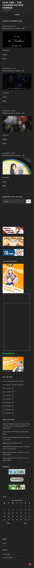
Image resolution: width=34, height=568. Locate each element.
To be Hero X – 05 (16, 443)
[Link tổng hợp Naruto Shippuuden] (13, 245)
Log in (4, 543)
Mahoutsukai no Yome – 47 (13, 71)
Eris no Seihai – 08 (8, 395)
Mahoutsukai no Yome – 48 (13, 28)
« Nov (8, 523)
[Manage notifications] (30, 564)
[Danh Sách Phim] (13, 233)
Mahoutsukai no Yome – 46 (13, 113)
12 (8, 513)
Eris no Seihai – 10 (8, 388)
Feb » (25, 523)
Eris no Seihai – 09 (8, 392)
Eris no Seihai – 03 (8, 413)
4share (5, 54)
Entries (6, 554)
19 (8, 516)
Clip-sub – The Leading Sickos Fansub (13, 5)
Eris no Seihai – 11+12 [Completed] (13, 385)
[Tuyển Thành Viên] (13, 371)
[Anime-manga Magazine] (13, 292)
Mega (4, 58)
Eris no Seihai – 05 (8, 406)
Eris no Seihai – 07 (8, 399)
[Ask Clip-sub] (13, 255)
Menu (18, 14)
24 (29, 516)
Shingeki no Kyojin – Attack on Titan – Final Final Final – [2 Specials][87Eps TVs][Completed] (16, 426)
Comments (7, 557)
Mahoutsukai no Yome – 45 (13, 155)
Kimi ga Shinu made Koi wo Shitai (13, 381)
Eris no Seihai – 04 (8, 409)
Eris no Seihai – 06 (8, 402)
